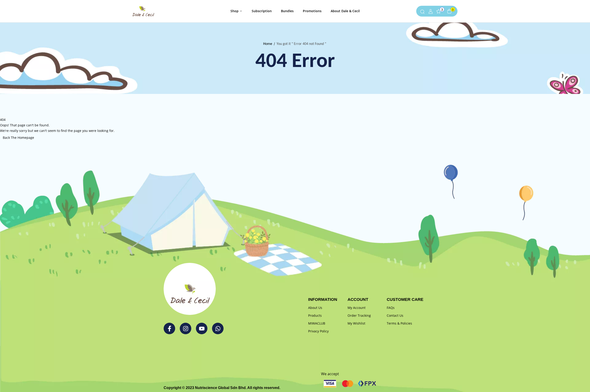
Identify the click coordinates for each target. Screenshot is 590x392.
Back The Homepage (18, 137)
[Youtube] (201, 328)
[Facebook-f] (169, 328)
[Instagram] (185, 328)
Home (267, 44)
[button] (449, 11)
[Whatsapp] (218, 328)
